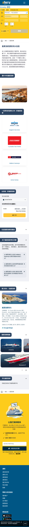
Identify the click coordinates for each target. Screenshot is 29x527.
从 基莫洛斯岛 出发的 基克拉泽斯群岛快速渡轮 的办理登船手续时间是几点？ (13, 273)
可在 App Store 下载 (7, 515)
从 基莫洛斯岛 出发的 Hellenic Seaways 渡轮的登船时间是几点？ (12, 256)
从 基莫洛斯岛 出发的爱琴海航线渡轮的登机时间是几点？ (13, 265)
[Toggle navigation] (24, 2)
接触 (3, 498)
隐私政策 (18, 453)
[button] (14, 200)
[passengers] (22, 370)
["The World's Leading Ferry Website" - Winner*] (6, 3)
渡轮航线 (5, 477)
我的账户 (5, 496)
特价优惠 (5, 485)
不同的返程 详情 (14, 10)
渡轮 (3, 469)
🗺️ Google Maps (7, 328)
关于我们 (5, 501)
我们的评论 (5, 482)
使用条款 (5, 503)
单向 (7, 10)
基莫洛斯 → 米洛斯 (20, 209)
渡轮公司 (5, 475)
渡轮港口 (5, 480)
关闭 (25, 523)
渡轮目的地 (5, 472)
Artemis (11, 350)
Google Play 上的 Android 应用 (7, 519)
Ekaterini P (22, 365)
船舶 (3, 488)
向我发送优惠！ (16, 448)
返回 (3, 10)
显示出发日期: (5, 196)
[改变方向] (27, 13)
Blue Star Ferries (21, 211)
